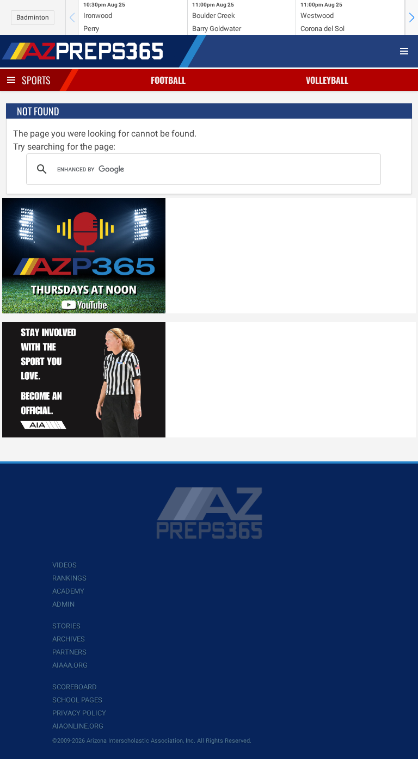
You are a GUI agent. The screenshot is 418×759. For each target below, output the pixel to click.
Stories (66, 626)
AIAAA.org (70, 665)
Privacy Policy (79, 713)
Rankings (69, 578)
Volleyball (327, 80)
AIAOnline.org (77, 726)
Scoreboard (74, 687)
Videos (64, 565)
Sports (36, 80)
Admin (63, 604)
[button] (411, 17)
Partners (69, 652)
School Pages (77, 700)
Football (168, 80)
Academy (68, 591)
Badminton (32, 17)
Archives (68, 639)
